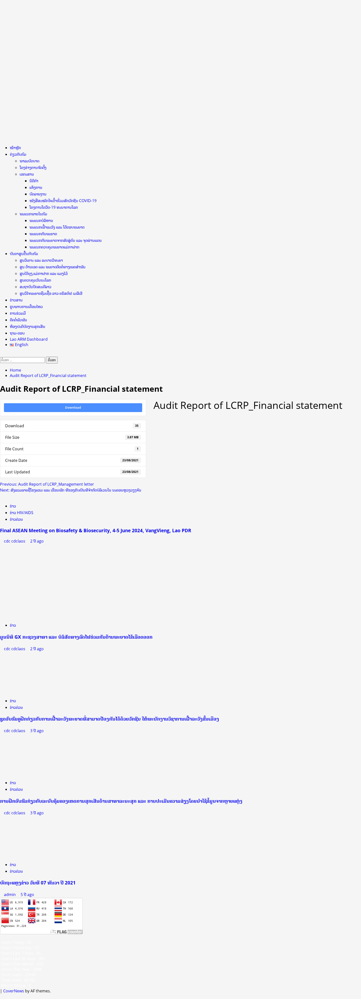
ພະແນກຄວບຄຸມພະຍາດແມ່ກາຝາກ (54, 247)
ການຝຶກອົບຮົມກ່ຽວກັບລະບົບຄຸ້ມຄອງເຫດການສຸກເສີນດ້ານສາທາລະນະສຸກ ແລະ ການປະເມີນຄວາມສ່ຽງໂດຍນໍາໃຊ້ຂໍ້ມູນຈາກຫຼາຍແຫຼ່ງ (121, 801)
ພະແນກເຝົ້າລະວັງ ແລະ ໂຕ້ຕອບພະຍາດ (56, 227)
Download (73, 407)
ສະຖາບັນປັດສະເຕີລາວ (35, 286)
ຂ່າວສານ (16, 300)
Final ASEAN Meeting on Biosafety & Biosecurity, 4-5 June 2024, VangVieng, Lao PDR (95, 530)
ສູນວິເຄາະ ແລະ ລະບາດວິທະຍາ (41, 260)
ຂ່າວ (13, 506)
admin (10, 894)
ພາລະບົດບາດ (29, 161)
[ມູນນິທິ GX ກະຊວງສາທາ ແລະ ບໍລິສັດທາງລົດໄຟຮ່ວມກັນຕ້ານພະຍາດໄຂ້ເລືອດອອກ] (28, 581)
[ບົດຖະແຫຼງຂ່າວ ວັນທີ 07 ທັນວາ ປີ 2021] (37, 836)
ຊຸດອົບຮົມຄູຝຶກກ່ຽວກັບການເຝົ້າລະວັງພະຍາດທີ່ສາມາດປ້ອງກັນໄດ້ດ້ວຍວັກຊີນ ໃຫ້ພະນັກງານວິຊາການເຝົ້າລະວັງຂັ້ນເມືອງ (109, 719)
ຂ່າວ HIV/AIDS (21, 512)
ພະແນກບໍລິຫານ (41, 220)
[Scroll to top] (1, 996)
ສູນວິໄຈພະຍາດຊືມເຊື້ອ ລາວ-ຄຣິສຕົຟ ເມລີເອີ (51, 293)
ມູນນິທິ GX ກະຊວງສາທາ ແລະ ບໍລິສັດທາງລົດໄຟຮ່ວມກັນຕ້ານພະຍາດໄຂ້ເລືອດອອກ (76, 637)
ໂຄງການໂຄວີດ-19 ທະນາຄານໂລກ (53, 207)
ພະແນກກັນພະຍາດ (43, 233)
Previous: (47, 484)
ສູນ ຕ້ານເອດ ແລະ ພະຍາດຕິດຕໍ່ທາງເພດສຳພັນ (52, 267)
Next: (70, 490)
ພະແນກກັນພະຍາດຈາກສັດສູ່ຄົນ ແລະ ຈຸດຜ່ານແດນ (65, 240)
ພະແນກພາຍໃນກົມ (33, 214)
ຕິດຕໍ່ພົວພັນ (18, 320)
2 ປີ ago (37, 541)
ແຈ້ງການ (35, 187)
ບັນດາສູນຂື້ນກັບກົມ (24, 253)
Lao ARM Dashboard (29, 339)
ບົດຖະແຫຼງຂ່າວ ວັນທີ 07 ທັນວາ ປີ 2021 (38, 883)
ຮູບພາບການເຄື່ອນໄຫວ (26, 306)
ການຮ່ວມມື (18, 313)
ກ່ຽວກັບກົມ (18, 154)
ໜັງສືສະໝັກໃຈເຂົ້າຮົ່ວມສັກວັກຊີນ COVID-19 (63, 200)
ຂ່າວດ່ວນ (16, 519)
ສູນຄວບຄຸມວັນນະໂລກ (35, 280)
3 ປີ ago (37, 730)
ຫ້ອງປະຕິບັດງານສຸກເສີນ (27, 326)
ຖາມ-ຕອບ (17, 333)
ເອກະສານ (27, 174)
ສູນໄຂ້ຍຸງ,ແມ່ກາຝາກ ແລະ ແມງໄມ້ (44, 273)
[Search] (1, 354)
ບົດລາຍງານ (37, 194)
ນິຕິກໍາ (33, 180)
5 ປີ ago (27, 894)
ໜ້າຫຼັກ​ (15, 147)
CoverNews (13, 991)
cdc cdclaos (15, 541)
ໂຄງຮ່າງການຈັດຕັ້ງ (33, 167)
